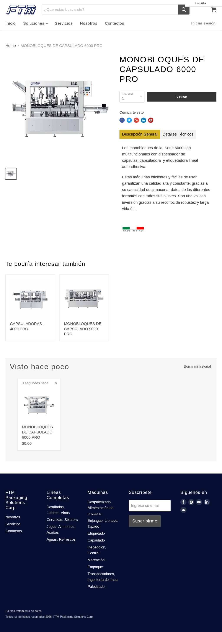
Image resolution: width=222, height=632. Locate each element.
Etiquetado (96, 533)
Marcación (96, 560)
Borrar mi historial (197, 366)
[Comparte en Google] (136, 120)
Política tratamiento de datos (23, 611)
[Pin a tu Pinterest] (150, 120)
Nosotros (88, 23)
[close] (56, 383)
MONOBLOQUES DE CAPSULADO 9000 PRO (82, 329)
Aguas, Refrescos (61, 539)
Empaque (95, 567)
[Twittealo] (129, 120)
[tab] (139, 134)
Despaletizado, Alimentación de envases (100, 508)
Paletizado (96, 587)
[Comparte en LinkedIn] (143, 120)
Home (10, 46)
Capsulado (96, 540)
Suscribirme (144, 521)
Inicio (10, 23)
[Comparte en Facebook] (122, 120)
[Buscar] (183, 10)
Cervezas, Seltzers (62, 520)
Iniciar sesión (203, 23)
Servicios (63, 23)
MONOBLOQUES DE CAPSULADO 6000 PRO (37, 432)
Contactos (114, 23)
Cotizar (181, 97)
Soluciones (34, 23)
